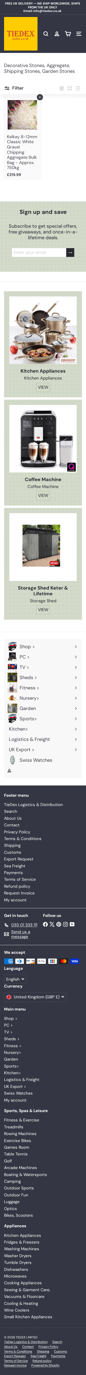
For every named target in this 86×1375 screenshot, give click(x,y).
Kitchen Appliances (22, 1235)
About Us (13, 818)
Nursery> (12, 1052)
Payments (13, 872)
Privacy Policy (17, 832)
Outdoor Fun (16, 1195)
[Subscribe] (70, 252)
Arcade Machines (20, 1167)
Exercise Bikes (17, 1140)
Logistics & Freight (21, 1079)
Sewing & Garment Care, (27, 1289)
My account (15, 900)
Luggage (12, 1201)
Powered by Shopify (45, 1365)
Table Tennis (16, 1154)
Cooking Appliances (23, 1282)
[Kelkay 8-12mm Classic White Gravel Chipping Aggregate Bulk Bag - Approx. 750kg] (22, 138)
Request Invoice (19, 893)
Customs (12, 852)
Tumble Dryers (18, 1262)
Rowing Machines (20, 1133)
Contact (12, 825)
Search (10, 811)
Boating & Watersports (25, 1174)
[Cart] (67, 34)
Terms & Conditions (23, 838)
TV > (8, 1032)
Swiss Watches (18, 1093)
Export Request (18, 859)
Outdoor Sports (19, 1188)
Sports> (11, 1066)
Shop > (10, 1018)
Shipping (12, 845)
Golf (8, 1161)
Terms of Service (20, 879)
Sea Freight (14, 866)
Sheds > (11, 1038)
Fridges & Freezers (21, 1242)
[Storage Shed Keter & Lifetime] (43, 547)
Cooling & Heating (21, 1303)
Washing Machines (21, 1248)
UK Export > (15, 1086)
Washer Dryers (18, 1255)
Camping (12, 1181)
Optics (10, 1208)
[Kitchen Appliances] (43, 330)
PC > (8, 1025)
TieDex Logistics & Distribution (33, 804)
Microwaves (15, 1276)
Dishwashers (16, 1269)
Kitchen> (12, 1072)
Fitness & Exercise (21, 1120)
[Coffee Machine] (43, 438)
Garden (11, 1059)
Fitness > (12, 1045)
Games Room (16, 1147)
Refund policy (17, 886)
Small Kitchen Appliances (28, 1316)
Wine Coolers (16, 1310)
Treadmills (13, 1127)
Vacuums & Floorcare (24, 1296)
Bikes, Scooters (18, 1215)
